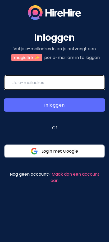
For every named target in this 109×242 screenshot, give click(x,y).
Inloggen (54, 105)
